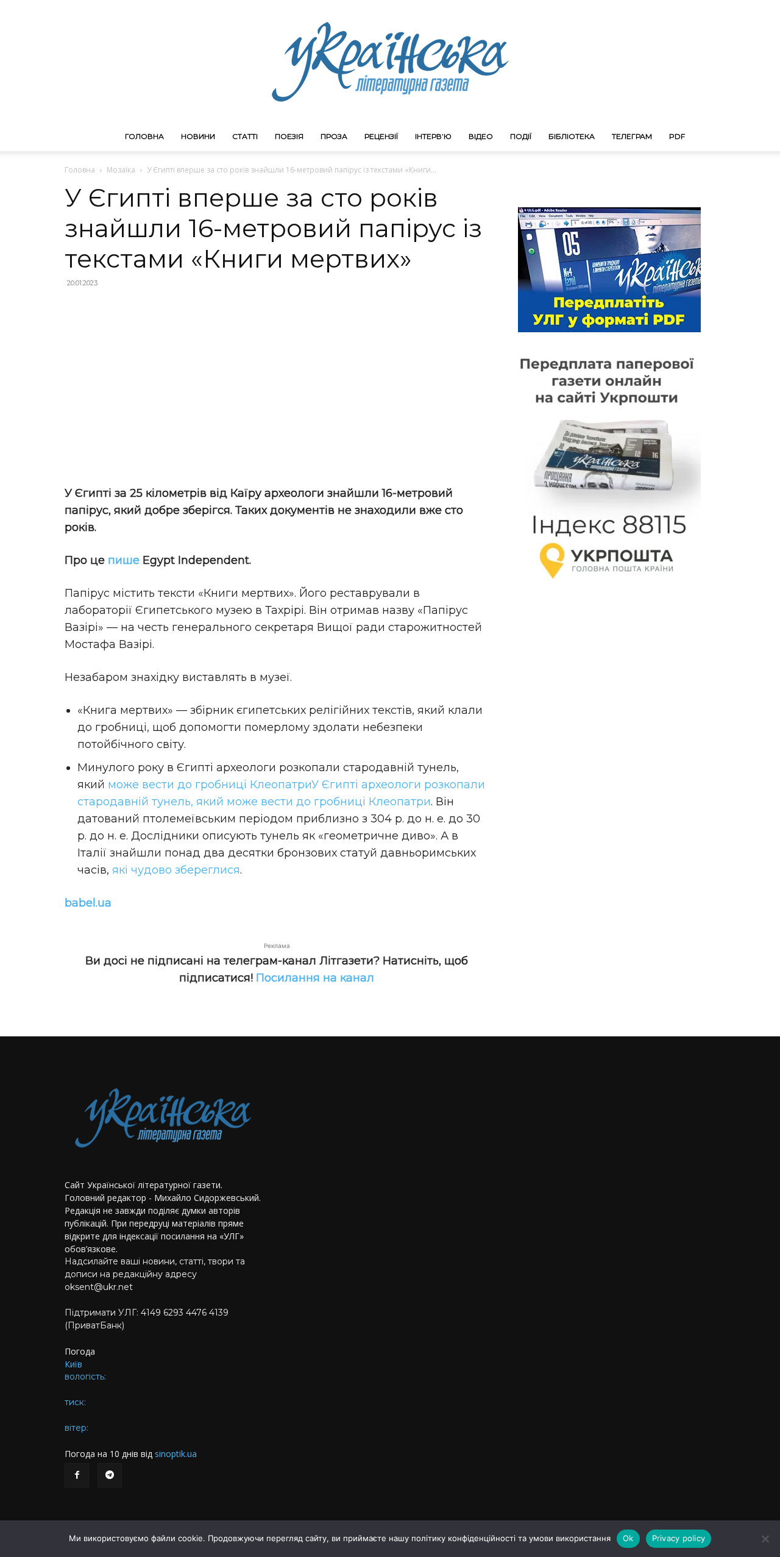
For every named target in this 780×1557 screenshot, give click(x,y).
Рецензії (381, 136)
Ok (628, 1538)
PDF (677, 136)
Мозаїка (121, 170)
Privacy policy (679, 1538)
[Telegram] (110, 1475)
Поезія (289, 136)
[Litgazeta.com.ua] (390, 61)
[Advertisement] (277, 386)
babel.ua (88, 903)
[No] (765, 1539)
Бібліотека (571, 136)
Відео (481, 136)
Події (520, 136)
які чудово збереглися (176, 870)
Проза (334, 136)
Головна (144, 136)
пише (124, 560)
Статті (245, 136)
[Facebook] (77, 1475)
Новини (198, 136)
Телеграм (632, 136)
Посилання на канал (315, 978)
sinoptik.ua (176, 1453)
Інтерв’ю (433, 136)
